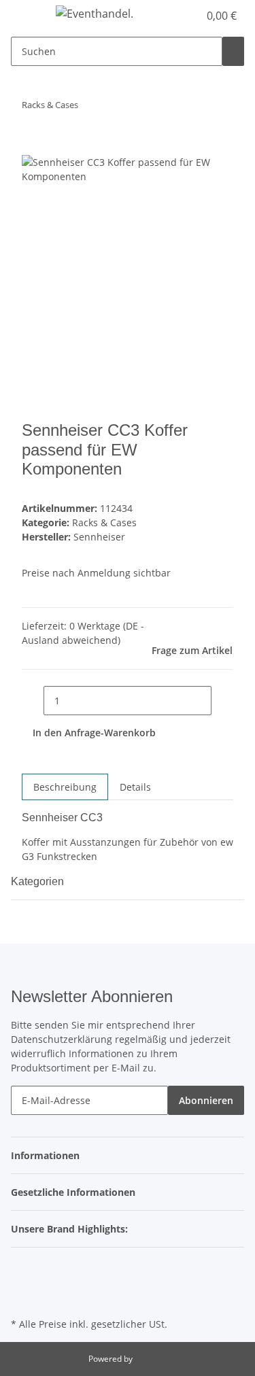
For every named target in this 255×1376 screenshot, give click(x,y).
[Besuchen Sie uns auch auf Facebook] (22, 1266)
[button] (188, 15)
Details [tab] (135, 786)
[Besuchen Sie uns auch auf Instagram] (22, 1282)
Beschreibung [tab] (65, 786)
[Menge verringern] (33, 700)
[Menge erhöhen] (222, 700)
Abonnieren (206, 1100)
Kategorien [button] (39, 881)
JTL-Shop (151, 1358)
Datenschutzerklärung (61, 1039)
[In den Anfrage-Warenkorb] (33, 147)
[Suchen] (233, 51)
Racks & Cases (104, 522)
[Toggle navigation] (28, 15)
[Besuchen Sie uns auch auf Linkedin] (22, 1298)
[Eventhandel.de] (94, 13)
